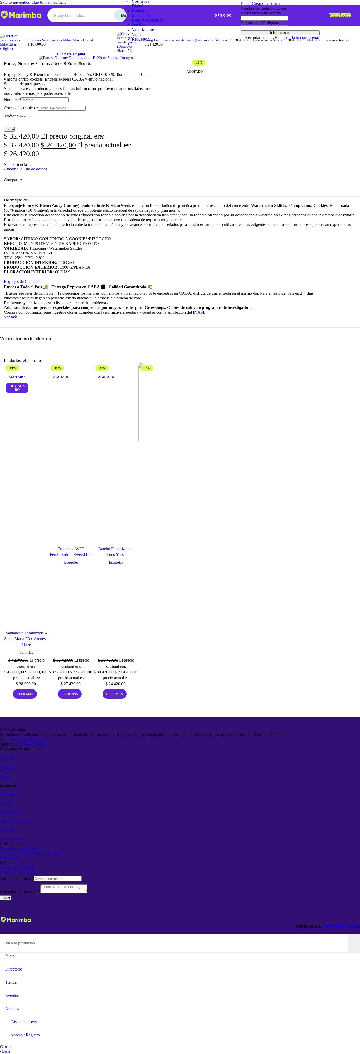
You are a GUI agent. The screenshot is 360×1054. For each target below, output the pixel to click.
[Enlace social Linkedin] (44, 179)
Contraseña (261, 23)
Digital (137, 6)
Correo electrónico (21, 108)
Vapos (137, 34)
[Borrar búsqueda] (344, 943)
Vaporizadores (143, 29)
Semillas (139, 25)
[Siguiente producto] (120, 29)
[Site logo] (21, 19)
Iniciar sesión (280, 33)
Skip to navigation (15, 2)
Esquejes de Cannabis (22, 281)
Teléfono (11, 116)
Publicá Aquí (340, 15)
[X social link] (31, 179)
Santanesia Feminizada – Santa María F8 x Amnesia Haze (26, 639)
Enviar (9, 129)
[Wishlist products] (201, 15)
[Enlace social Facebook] (25, 179)
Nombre (12, 99)
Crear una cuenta (266, 3)
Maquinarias (142, 15)
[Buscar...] (354, 943)
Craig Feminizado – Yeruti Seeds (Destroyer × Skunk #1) (188, 40)
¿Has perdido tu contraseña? (296, 37)
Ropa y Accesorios (147, 20)
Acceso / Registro (25, 1035)
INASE (199, 312)
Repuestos (140, 39)
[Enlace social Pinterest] (38, 179)
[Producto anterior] (3, 31)
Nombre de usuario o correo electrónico (264, 10)
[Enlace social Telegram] (50, 179)
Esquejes (139, 10)
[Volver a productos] (114, 39)
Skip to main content (48, 2)
